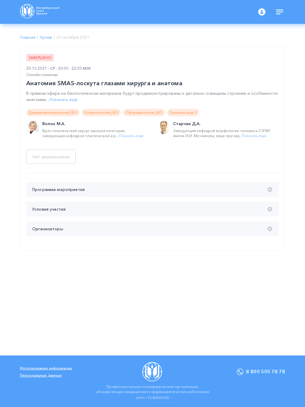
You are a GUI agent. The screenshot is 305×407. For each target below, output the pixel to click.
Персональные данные (41, 375)
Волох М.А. (53, 123)
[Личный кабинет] (261, 11)
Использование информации (46, 368)
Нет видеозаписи (50, 156)
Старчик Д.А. (186, 123)
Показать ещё (63, 99)
